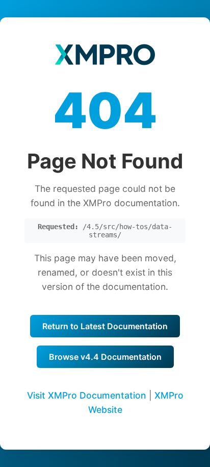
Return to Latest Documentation (105, 326)
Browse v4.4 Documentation (105, 357)
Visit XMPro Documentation (86, 395)
